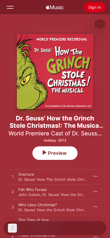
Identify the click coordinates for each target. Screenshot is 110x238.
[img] (54, 7)
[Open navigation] (10, 7)
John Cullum (29, 194)
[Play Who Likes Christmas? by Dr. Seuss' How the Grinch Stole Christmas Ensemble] (12, 207)
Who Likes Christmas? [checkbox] (37, 204)
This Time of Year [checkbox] (33, 220)
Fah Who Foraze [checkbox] (32, 189)
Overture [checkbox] (26, 174)
